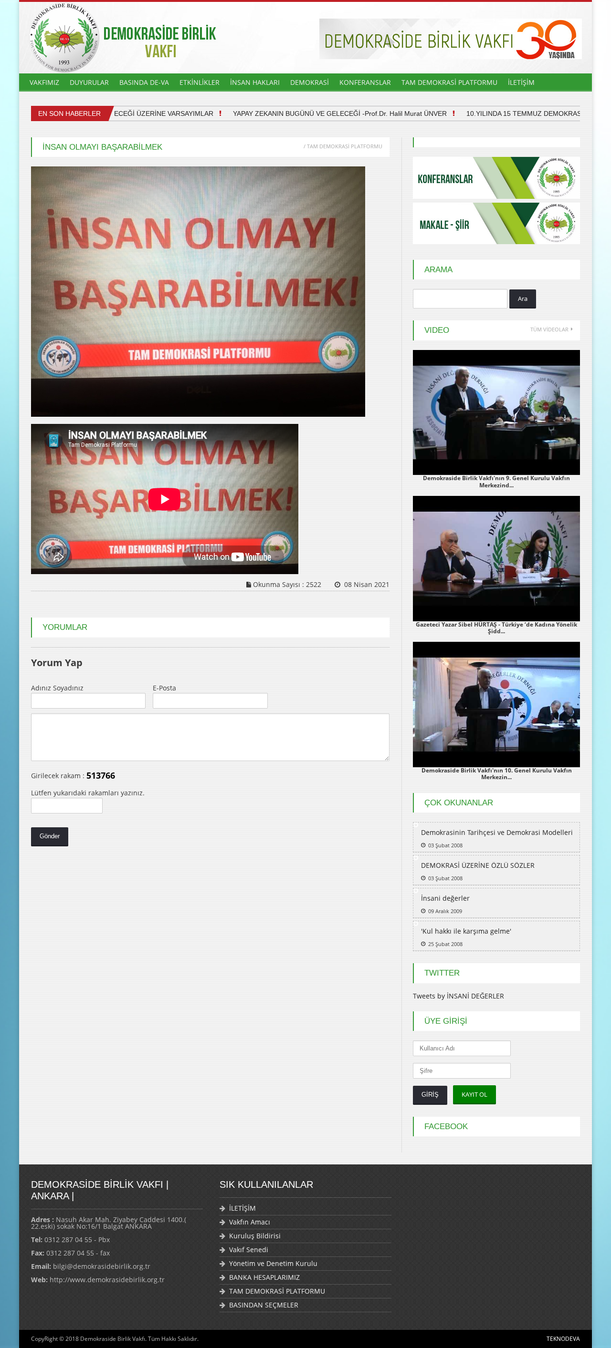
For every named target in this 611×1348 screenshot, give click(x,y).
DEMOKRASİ (309, 82)
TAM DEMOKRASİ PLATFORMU (449, 82)
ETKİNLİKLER (199, 82)
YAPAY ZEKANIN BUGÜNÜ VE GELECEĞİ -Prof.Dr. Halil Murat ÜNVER (322, 113)
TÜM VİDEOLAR (549, 329)
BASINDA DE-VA (144, 82)
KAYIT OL (474, 1094)
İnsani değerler (445, 898)
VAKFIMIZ (44, 82)
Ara (522, 298)
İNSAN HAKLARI (255, 82)
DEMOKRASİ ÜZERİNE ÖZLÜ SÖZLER (478, 865)
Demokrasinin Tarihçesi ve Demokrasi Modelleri (497, 832)
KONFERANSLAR (365, 82)
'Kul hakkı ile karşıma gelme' (466, 931)
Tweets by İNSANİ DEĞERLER (458, 995)
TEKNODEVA (563, 1339)
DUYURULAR (89, 82)
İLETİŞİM (521, 82)
